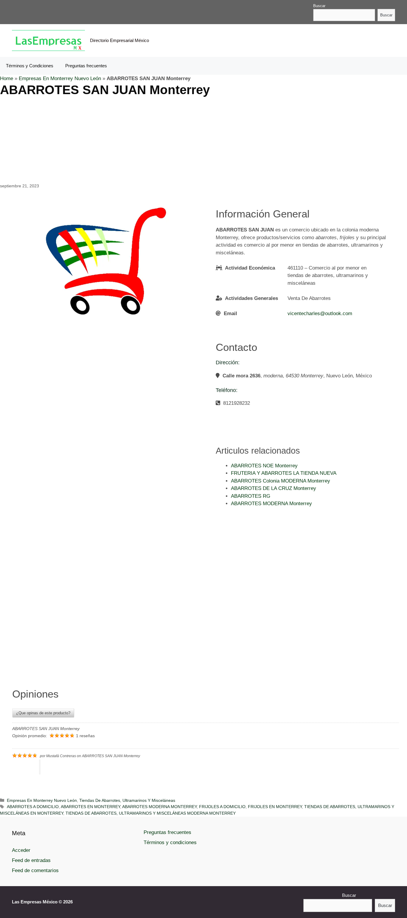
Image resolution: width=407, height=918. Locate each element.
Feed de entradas (31, 860)
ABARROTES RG (250, 496)
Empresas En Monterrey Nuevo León (60, 78)
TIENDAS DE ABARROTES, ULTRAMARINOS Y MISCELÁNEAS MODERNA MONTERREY (151, 813)
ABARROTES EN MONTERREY (90, 806)
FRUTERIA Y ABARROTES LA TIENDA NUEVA (283, 473)
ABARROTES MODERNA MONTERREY (159, 806)
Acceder (21, 850)
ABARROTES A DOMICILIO (33, 806)
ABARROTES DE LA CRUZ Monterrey (273, 488)
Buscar (319, 6)
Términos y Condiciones (29, 65)
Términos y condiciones (170, 842)
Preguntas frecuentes (86, 65)
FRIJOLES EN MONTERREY (275, 806)
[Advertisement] (179, 139)
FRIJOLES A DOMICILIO (222, 806)
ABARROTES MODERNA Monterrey (271, 503)
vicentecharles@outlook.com (320, 313)
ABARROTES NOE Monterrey (264, 466)
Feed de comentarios (35, 870)
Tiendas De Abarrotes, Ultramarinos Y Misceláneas (127, 800)
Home (6, 78)
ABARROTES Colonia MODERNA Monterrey (280, 481)
